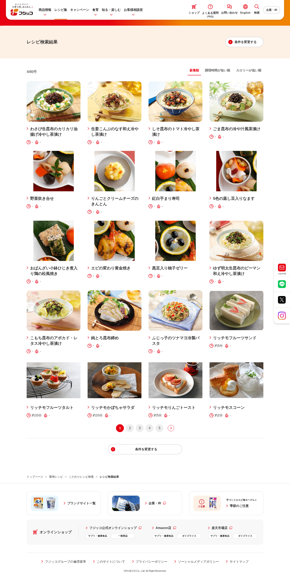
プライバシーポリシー (151, 561)
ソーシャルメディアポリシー (198, 561)
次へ (171, 428)
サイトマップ (239, 561)
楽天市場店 (222, 528)
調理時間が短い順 (217, 70)
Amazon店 (166, 528)
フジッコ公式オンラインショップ (117, 528)
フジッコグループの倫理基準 (65, 561)
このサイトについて (111, 561)
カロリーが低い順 (248, 70)
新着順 (194, 70)
